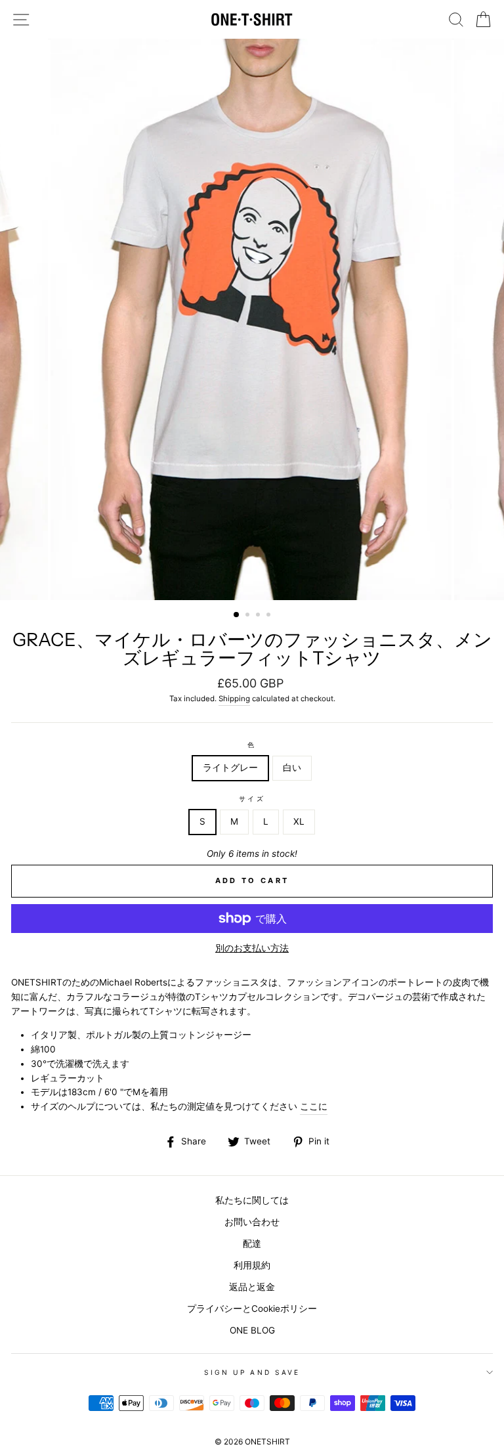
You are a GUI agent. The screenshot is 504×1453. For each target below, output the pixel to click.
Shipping (234, 698)
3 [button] (259, 616)
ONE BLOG (252, 1330)
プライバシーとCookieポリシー (252, 1308)
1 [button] (237, 615)
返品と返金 (252, 1287)
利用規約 (252, 1265)
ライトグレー (230, 767)
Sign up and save (252, 1372)
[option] (252, 319)
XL (298, 821)
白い (292, 767)
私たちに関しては (252, 1200)
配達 (252, 1243)
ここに (313, 1106)
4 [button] (269, 616)
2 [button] (248, 616)
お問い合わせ (252, 1222)
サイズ (251, 798)
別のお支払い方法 (252, 948)
